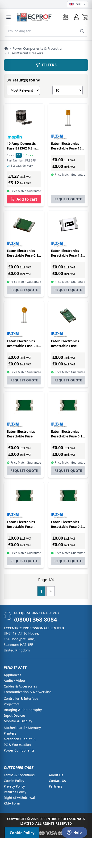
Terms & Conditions (19, 775)
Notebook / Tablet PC (20, 739)
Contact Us (57, 780)
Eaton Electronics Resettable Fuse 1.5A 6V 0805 (68, 255)
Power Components (19, 750)
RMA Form (12, 803)
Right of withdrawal (19, 797)
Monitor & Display (18, 721)
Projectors (12, 704)
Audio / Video (14, 680)
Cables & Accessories (20, 686)
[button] (85, 17)
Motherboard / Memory (22, 727)
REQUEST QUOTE (68, 199)
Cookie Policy (14, 780)
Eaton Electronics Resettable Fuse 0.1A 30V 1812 (24, 255)
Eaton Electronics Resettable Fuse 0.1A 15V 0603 (68, 436)
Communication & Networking (27, 692)
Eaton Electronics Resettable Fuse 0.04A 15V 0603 (21, 436)
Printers (10, 733)
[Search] (82, 31)
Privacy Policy (14, 786)
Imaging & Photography (23, 710)
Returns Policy (15, 792)
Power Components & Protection (38, 48)
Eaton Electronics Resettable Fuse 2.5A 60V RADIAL (24, 346)
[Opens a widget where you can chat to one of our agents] (74, 833)
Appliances (12, 675)
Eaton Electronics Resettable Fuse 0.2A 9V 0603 (68, 527)
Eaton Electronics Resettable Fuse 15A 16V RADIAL (67, 148)
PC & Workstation (17, 744)
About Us (56, 775)
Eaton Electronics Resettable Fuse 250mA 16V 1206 (65, 346)
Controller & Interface (21, 698)
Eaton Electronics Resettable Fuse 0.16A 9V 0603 (21, 527)
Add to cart (27, 199)
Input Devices (14, 715)
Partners (55, 786)
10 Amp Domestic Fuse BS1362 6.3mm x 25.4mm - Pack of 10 (23, 150)
